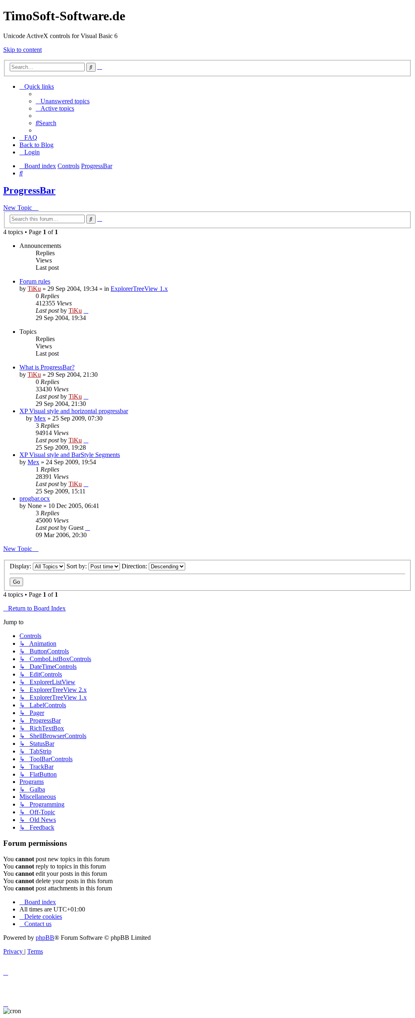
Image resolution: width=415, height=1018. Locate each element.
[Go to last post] (85, 310)
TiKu (34, 288)
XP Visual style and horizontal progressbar (73, 411)
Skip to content (22, 49)
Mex (40, 418)
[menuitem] (63, 101)
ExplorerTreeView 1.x (139, 288)
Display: (21, 566)
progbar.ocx (34, 498)
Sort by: (77, 566)
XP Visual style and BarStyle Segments (69, 454)
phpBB (45, 937)
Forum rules (34, 281)
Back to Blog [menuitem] (36, 144)
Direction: (135, 566)
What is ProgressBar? (47, 367)
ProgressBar (29, 190)
